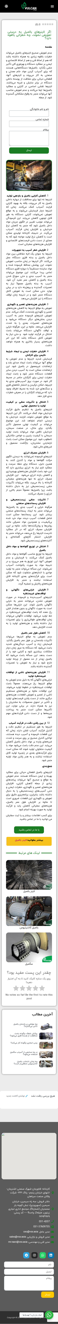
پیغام (46, 129)
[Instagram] (34, 1255)
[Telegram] (26, 1255)
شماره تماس (42, 119)
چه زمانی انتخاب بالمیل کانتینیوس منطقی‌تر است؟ (25, 1062)
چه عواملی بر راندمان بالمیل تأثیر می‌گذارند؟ (25, 1025)
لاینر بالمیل (21, 840)
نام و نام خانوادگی (39, 109)
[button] (52, 6)
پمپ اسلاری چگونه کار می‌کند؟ (24, 1043)
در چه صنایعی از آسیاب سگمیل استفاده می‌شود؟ (23, 1053)
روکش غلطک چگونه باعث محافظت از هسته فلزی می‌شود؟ (23, 1034)
